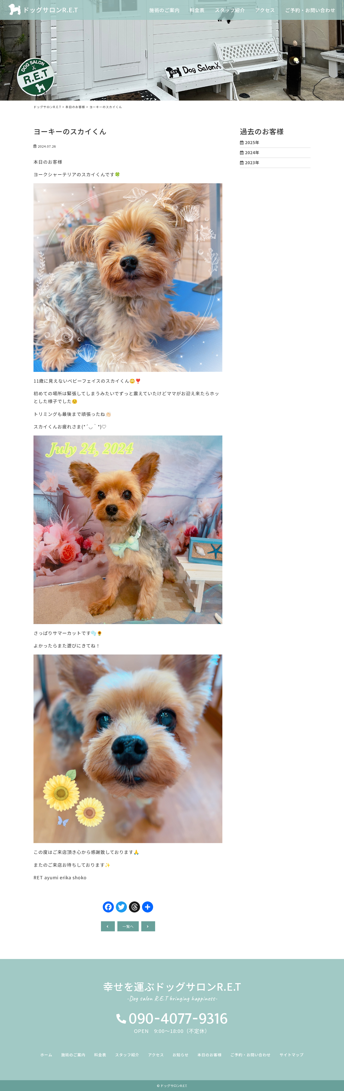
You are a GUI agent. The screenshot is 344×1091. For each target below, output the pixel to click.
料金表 (100, 1054)
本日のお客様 (209, 1054)
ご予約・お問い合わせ (250, 1054)
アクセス (156, 1054)
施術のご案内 (73, 1054)
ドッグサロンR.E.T (50, 9)
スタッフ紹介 (127, 1054)
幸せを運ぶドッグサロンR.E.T (172, 991)
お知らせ (181, 1054)
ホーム (46, 1054)
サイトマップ (292, 1054)
